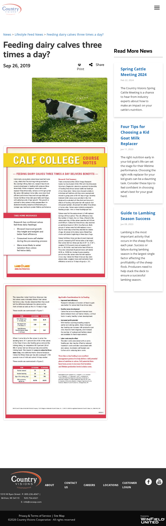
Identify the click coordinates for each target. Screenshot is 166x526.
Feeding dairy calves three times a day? (75, 34)
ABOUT (49, 485)
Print (80, 69)
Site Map (59, 516)
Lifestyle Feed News (29, 34)
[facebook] (148, 482)
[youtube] (159, 482)
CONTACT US (70, 485)
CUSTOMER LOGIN (129, 485)
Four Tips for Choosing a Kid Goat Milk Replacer (135, 135)
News (7, 34)
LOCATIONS (110, 485)
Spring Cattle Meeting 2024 (134, 71)
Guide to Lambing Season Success (138, 215)
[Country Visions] (11, 7)
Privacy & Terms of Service (35, 516)
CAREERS (89, 485)
